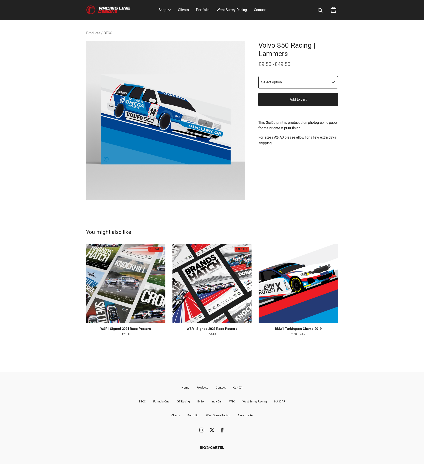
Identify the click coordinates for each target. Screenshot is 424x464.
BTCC (108, 33)
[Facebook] (222, 430)
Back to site (245, 415)
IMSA (200, 401)
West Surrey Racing (232, 10)
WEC (232, 401)
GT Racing (183, 401)
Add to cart (298, 99)
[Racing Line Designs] (108, 10)
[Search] (320, 10)
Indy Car (217, 401)
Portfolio (203, 10)
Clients (183, 10)
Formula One (161, 401)
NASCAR (279, 401)
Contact (260, 10)
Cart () (237, 387)
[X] (212, 430)
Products (93, 33)
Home (185, 387)
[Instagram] (202, 430)
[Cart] (333, 10)
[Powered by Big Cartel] (212, 447)
